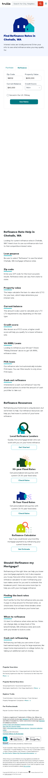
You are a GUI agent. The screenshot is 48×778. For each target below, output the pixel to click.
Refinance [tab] (22, 68)
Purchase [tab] (9, 68)
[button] (40, 3)
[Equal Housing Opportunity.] (29, 772)
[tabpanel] (24, 88)
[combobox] (27, 3)
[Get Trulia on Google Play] (33, 739)
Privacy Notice (13, 751)
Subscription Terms (39, 749)
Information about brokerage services (18, 728)
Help (5, 751)
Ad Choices (21, 751)
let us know (27, 766)
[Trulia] (5, 739)
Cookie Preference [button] (32, 751)
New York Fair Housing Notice (12, 726)
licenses (25, 719)
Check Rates (24, 480)
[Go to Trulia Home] (6, 3)
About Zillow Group (20, 748)
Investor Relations (17, 749)
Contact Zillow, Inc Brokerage (13, 734)
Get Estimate (24, 549)
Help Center (8, 774)
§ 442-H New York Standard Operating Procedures (18, 724)
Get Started (24, 447)
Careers (42, 748)
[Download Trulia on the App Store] (16, 739)
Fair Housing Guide (33, 748)
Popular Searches (10, 667)
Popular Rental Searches (13, 682)
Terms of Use (28, 749)
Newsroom (7, 749)
